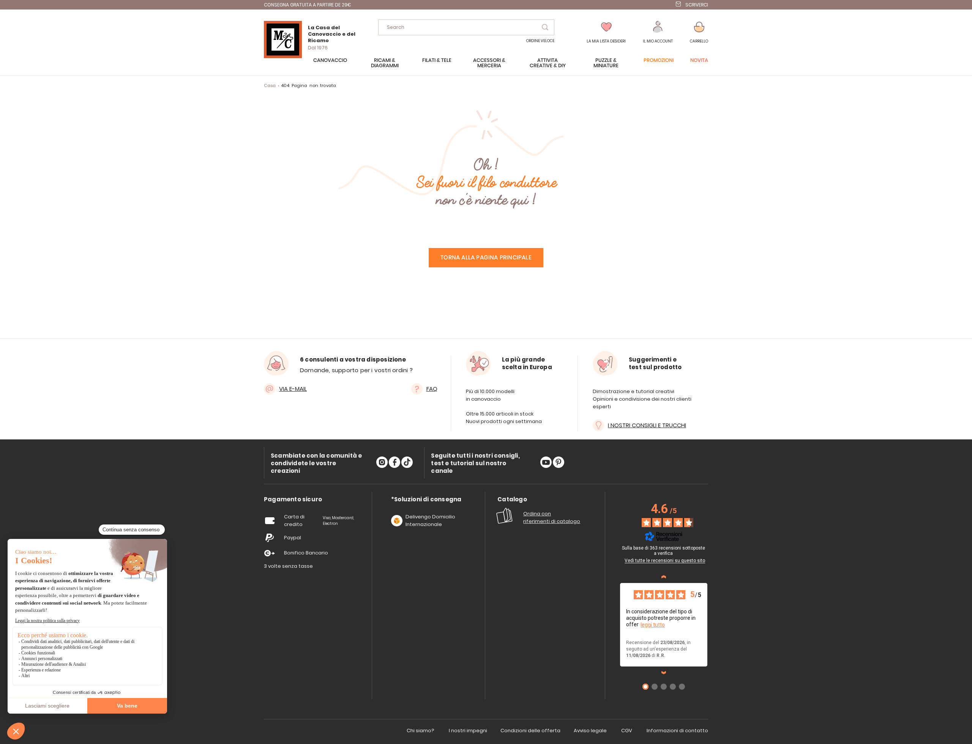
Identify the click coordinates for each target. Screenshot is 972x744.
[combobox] (466, 27)
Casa (270, 85)
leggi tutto (653, 625)
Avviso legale (590, 730)
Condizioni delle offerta (530, 730)
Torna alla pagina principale (486, 258)
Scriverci (696, 5)
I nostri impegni (468, 730)
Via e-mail (293, 389)
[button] (658, 32)
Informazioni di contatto (677, 730)
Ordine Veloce (540, 41)
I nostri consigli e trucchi (647, 425)
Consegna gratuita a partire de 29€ (307, 5)
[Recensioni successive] (663, 672)
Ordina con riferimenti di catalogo (551, 517)
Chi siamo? (420, 730)
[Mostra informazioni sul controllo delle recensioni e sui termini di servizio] (708, 549)
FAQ (431, 389)
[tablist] (293, 499)
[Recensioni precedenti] (663, 577)
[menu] (486, 67)
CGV (626, 730)
